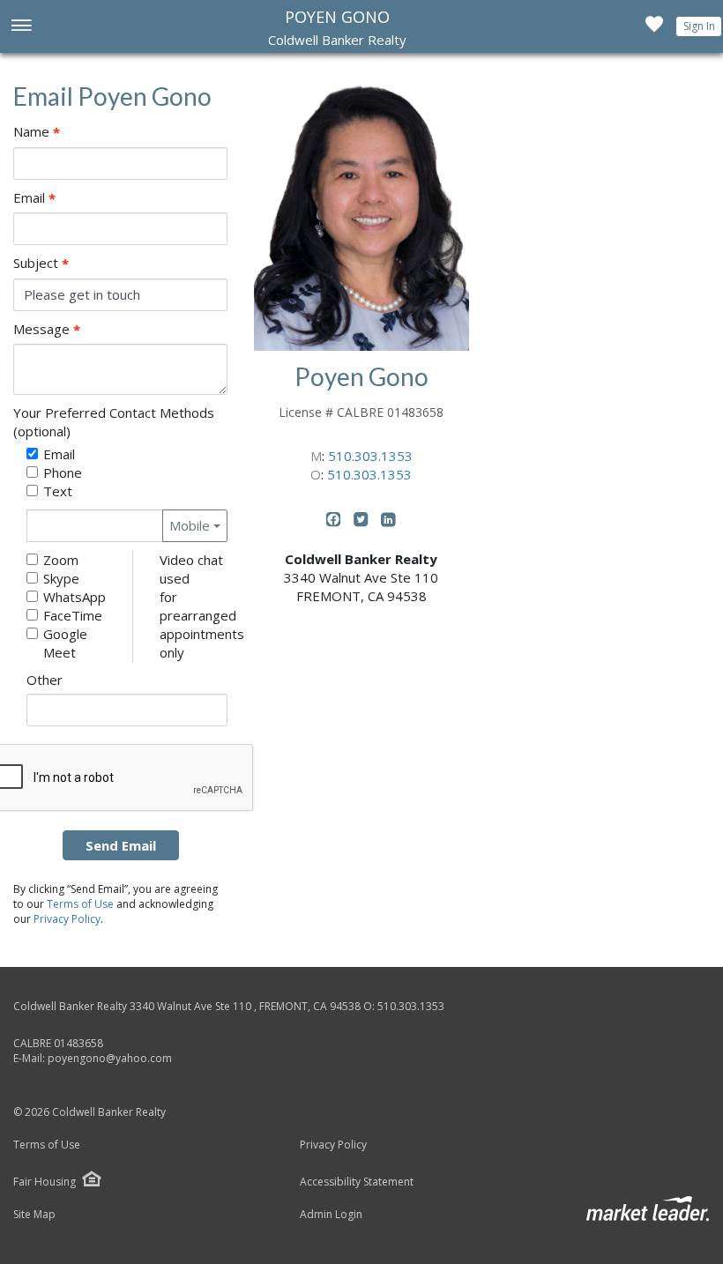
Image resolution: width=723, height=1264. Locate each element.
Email (34, 198)
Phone (62, 472)
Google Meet (65, 643)
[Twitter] (362, 523)
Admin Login (331, 1215)
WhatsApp (74, 597)
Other (44, 679)
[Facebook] (335, 523)
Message (46, 329)
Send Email (121, 845)
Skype (61, 578)
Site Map (34, 1215)
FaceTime (72, 615)
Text (57, 491)
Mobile (189, 525)
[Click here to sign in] (654, 29)
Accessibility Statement (357, 1182)
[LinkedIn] (388, 523)
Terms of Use (80, 903)
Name (36, 132)
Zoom (60, 560)
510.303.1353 (370, 456)
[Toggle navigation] (20, 27)
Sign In (699, 26)
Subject (41, 263)
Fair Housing (44, 1181)
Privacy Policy (67, 918)
